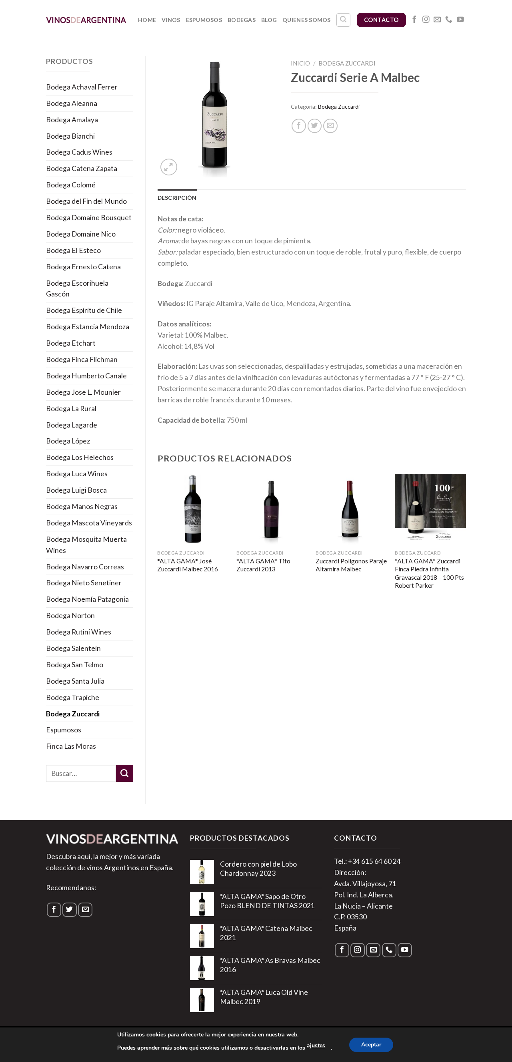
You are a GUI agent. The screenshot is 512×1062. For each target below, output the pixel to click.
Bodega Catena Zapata (81, 168)
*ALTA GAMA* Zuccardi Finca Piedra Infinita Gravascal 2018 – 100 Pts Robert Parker (429, 573)
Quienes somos (306, 19)
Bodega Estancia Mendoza (87, 326)
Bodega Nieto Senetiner (84, 583)
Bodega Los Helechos (80, 457)
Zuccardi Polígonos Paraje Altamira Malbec (351, 565)
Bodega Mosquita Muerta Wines (86, 545)
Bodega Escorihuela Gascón (77, 288)
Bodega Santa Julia (75, 681)
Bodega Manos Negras (82, 506)
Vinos (171, 19)
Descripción (177, 197)
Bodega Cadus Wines (79, 152)
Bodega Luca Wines (77, 473)
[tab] (177, 197)
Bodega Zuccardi (73, 714)
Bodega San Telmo (74, 664)
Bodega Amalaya (72, 119)
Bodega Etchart (71, 343)
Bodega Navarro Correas (85, 567)
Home (147, 19)
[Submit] (124, 773)
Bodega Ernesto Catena (83, 267)
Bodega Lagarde (71, 425)
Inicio (300, 63)
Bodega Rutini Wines (78, 632)
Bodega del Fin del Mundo (86, 201)
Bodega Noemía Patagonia (87, 599)
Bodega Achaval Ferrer (82, 87)
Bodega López (68, 441)
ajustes (316, 1045)
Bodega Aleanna (71, 103)
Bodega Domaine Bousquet (89, 217)
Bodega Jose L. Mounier (83, 392)
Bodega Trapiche (72, 697)
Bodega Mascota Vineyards (89, 523)
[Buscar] (343, 20)
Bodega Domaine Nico (81, 234)
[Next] (466, 540)
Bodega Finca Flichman (82, 359)
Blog (269, 19)
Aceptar (371, 1044)
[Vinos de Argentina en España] (86, 20)
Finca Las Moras (71, 746)
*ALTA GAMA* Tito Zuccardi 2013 (263, 565)
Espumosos (204, 19)
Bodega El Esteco (73, 250)
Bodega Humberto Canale (86, 376)
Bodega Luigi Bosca (76, 490)
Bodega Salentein (73, 648)
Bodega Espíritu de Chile (84, 310)
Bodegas (242, 19)
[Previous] (158, 540)
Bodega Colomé (71, 185)
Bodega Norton (70, 615)
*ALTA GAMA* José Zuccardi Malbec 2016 (187, 565)
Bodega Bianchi (70, 136)
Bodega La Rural (71, 408)
